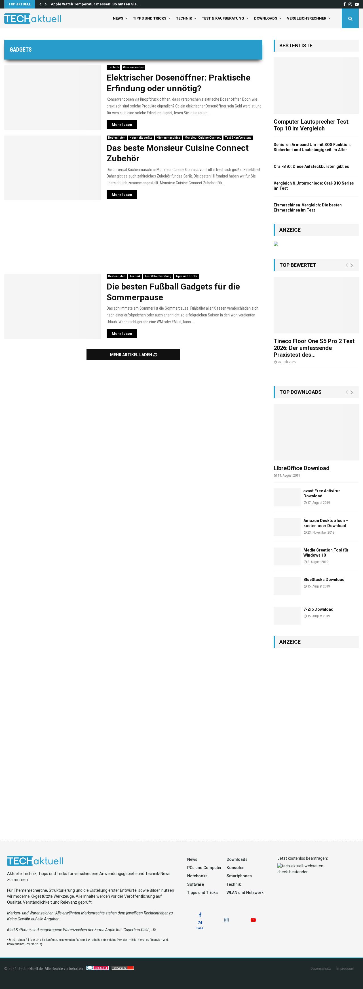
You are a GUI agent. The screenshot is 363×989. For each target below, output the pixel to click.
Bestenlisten (116, 137)
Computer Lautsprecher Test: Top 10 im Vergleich (312, 125)
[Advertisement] (133, 237)
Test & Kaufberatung (223, 18)
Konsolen (235, 867)
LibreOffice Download (302, 468)
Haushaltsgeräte (141, 137)
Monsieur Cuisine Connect (203, 137)
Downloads (265, 18)
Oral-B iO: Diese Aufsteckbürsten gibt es (311, 166)
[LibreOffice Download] (316, 432)
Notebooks (197, 876)
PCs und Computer (204, 867)
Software (195, 884)
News (118, 18)
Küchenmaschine (168, 137)
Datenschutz (321, 969)
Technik (184, 18)
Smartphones (239, 876)
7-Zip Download (318, 609)
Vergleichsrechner (306, 18)
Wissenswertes (133, 67)
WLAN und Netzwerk (245, 892)
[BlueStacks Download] (287, 586)
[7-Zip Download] (287, 616)
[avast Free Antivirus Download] (287, 497)
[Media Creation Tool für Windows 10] (287, 556)
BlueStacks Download (324, 579)
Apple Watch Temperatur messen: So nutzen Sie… (95, 4)
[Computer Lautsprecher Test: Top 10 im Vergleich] (316, 85)
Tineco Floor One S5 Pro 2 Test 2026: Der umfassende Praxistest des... (314, 348)
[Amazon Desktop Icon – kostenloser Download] (287, 527)
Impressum (345, 969)
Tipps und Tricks (149, 18)
